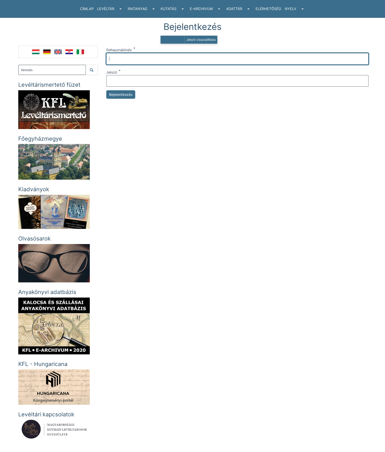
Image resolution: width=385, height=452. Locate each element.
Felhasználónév (119, 50)
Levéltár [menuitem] (105, 8)
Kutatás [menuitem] (168, 8)
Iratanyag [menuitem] (137, 8)
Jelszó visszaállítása (201, 39)
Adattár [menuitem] (234, 8)
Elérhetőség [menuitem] (268, 8)
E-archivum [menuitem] (201, 8)
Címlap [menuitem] (87, 8)
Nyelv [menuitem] (290, 8)
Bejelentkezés (172, 39)
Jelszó (111, 72)
